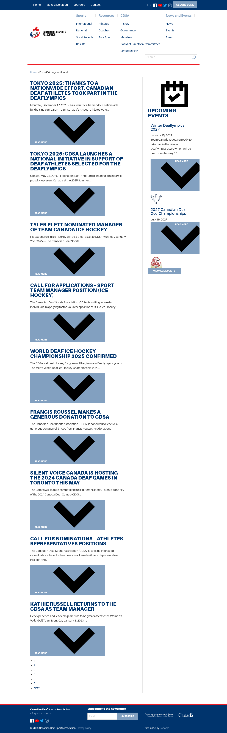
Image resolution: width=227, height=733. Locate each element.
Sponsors (79, 4)
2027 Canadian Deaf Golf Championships (169, 211)
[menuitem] (37, 4)
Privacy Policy (84, 728)
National (81, 30)
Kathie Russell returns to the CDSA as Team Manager (73, 606)
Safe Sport (105, 37)
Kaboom (164, 728)
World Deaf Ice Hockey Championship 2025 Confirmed (73, 353)
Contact (96, 4)
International (84, 23)
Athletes (104, 23)
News (169, 23)
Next (37, 688)
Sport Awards (84, 37)
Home (37, 4)
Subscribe (127, 716)
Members (126, 37)
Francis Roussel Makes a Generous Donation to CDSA (69, 414)
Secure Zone (185, 4)
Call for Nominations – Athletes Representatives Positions (76, 541)
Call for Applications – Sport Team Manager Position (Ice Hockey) (72, 290)
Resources (106, 15)
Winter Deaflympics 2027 (167, 127)
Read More (41, 142)
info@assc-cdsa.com (41, 713)
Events (170, 30)
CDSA (124, 15)
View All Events (164, 270)
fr (149, 4)
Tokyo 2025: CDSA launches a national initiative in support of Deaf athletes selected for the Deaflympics (76, 161)
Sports (81, 15)
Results (80, 44)
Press (169, 37)
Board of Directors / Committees (140, 44)
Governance (128, 30)
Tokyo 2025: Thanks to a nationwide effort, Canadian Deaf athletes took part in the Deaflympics (74, 90)
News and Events (179, 15)
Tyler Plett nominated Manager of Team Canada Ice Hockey (76, 227)
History (124, 23)
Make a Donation (57, 4)
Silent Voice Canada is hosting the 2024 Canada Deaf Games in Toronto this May (74, 478)
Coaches (104, 30)
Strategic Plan (129, 51)
